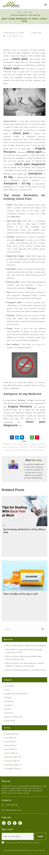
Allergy (8, 697)
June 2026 (11, 742)
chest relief (9, 450)
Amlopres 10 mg (9, 444)
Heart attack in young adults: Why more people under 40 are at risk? (24, 651)
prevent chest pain (22, 450)
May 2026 (11, 745)
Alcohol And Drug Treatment (16, 694)
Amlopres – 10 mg (25, 400)
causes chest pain (38, 444)
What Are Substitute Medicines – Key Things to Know (26, 670)
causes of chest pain (10, 447)
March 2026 (12, 753)
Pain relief (28, 12)
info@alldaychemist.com (13, 810)
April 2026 (11, 749)
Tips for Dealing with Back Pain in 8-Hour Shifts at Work (24, 531)
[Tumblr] (27, 437)
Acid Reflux (10, 686)
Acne (8, 690)
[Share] (32, 437)
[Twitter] (17, 437)
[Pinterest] (37, 437)
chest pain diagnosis (38, 447)
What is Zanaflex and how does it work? (20, 594)
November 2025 (13, 769)
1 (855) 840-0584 (11, 805)
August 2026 (12, 734)
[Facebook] (12, 437)
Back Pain (9, 713)
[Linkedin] (22, 437)
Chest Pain (24, 447)
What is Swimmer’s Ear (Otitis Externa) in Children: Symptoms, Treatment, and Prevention (25, 664)
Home (19, 12)
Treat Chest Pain (37, 450)
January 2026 (12, 761)
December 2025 (14, 765)
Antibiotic (9, 705)
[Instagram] (4, 823)
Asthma (8, 709)
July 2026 (11, 738)
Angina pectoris (10, 121)
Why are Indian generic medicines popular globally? (26, 645)
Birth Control (10, 721)
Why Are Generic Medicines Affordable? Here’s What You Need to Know (24, 657)
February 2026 (13, 757)
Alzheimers (10, 701)
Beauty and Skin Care (14, 717)
